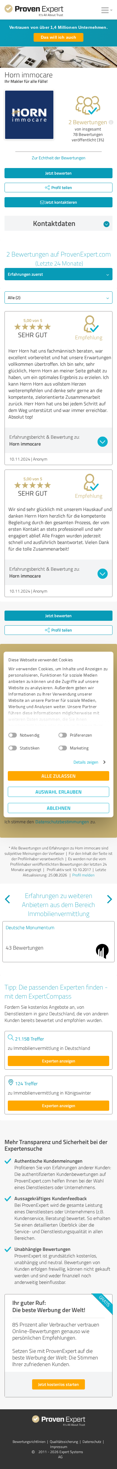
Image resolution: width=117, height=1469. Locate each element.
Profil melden (83, 875)
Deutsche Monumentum (30, 927)
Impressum (58, 1446)
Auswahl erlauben (58, 791)
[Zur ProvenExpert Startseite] (33, 11)
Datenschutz (91, 1441)
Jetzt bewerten (58, 173)
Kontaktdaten (54, 223)
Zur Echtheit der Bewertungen (59, 158)
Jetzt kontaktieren (60, 202)
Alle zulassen (58, 775)
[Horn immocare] (29, 115)
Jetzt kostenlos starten (58, 1384)
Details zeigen (86, 762)
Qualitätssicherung (64, 1441)
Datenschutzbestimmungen (62, 822)
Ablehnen (58, 807)
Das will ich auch (58, 37)
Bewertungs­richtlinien (29, 1441)
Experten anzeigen (58, 1061)
